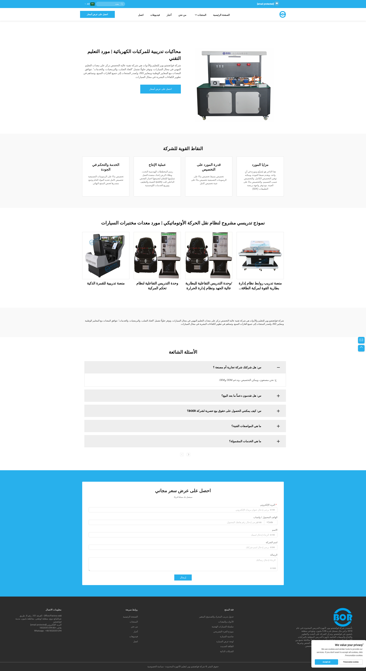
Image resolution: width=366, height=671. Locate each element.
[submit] (122, 4)
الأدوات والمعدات (226, 621)
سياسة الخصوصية (155, 666)
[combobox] (270, 522)
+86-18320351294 (47, 627)
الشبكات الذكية (227, 651)
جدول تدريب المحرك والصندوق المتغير (216, 616)
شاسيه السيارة (227, 636)
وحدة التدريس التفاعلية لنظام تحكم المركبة (157, 285)
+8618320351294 (53, 630)
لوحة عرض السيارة (225, 641)
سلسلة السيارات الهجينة (223, 626)
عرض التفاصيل (260, 255)
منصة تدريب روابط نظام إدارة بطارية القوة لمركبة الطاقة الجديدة (260, 286)
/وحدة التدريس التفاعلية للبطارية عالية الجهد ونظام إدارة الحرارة (208, 285)
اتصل (141, 14)
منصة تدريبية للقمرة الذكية (106, 283)
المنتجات (201, 14)
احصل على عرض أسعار (97, 14)
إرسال (183, 577)
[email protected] (265, 4)
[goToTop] (361, 348)
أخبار (169, 14)
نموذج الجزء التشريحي (223, 631)
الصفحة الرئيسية (221, 14)
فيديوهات (155, 14)
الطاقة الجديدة (227, 646)
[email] (361, 340)
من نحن (182, 14)
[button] (182, 454)
